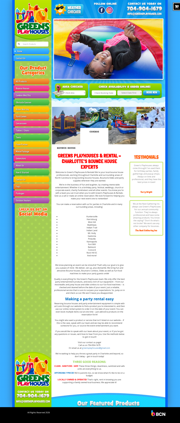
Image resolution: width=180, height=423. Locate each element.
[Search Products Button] (18, 44)
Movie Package (22, 151)
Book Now (151, 92)
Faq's (18, 186)
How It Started (22, 172)
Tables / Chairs (22, 130)
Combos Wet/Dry (23, 95)
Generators (21, 158)
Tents (18, 137)
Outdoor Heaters (23, 200)
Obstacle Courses (23, 102)
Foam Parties (22, 144)
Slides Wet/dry (22, 109)
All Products (21, 81)
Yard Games (21, 116)
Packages (20, 193)
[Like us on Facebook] (101, 10)
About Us (20, 165)
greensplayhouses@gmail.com (96, 348)
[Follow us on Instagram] (109, 10)
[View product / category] (122, 125)
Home (19, 51)
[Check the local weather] (69, 10)
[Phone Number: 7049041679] (33, 396)
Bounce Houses (22, 88)
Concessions (21, 123)
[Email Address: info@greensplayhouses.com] (33, 401)
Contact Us (20, 58)
